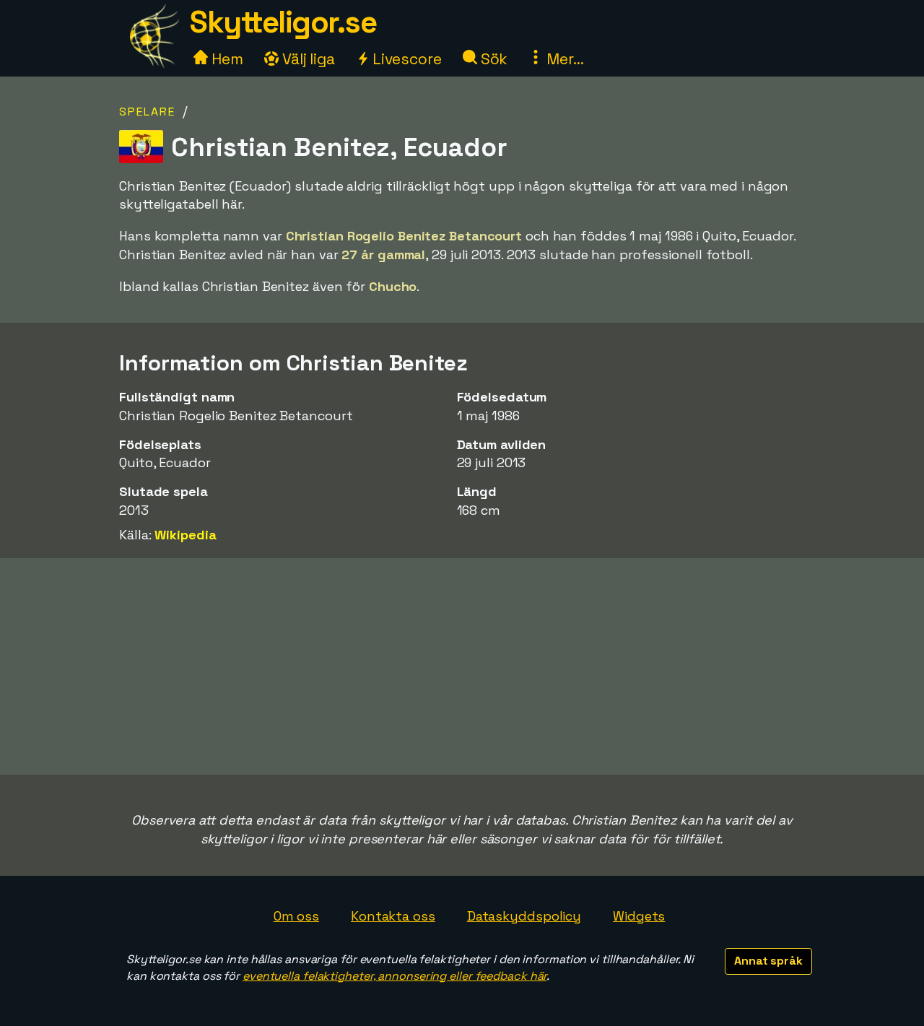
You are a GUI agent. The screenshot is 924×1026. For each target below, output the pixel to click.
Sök (492, 59)
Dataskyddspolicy (524, 916)
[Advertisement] (462, 666)
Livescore (405, 59)
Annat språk (768, 960)
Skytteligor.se (283, 22)
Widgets (639, 916)
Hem (225, 59)
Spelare (147, 111)
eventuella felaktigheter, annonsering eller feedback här (394, 975)
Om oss (296, 916)
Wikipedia (185, 534)
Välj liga (307, 59)
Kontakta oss (393, 916)
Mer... (563, 59)
